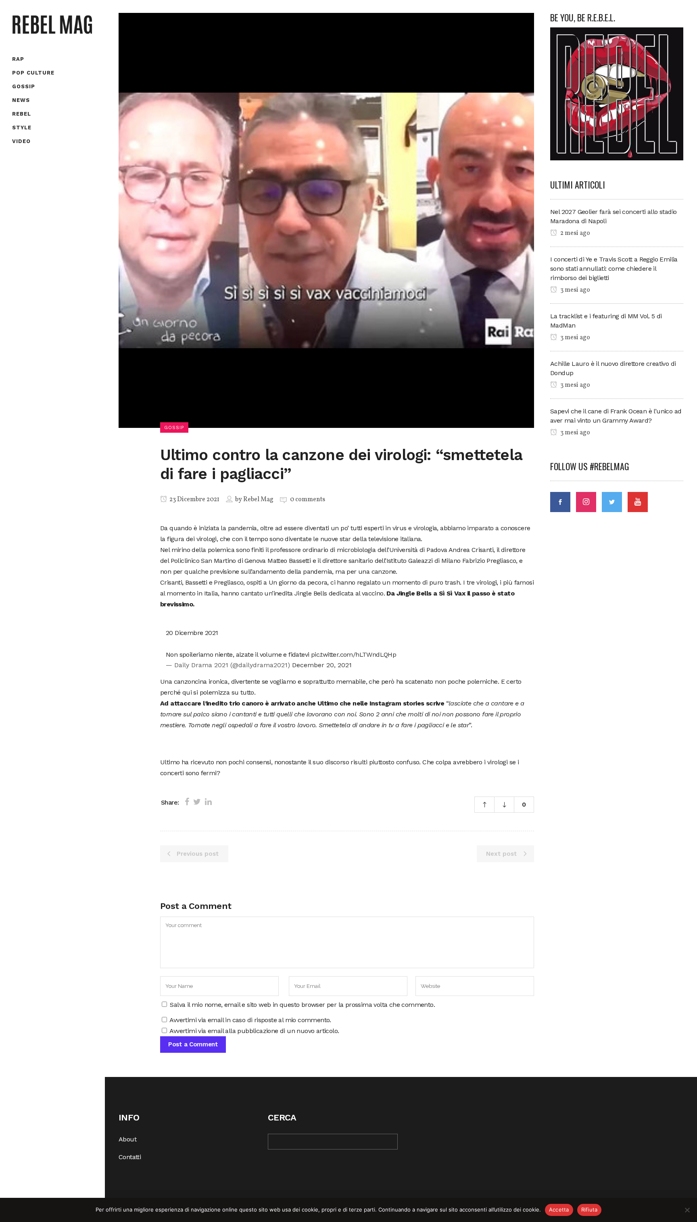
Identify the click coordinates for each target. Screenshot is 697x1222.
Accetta (559, 1209)
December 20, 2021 (322, 665)
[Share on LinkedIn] (208, 802)
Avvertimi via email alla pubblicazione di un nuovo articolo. (254, 1031)
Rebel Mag (258, 499)
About (127, 1139)
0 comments (307, 499)
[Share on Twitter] (197, 802)
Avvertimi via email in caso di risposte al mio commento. (250, 1020)
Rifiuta (589, 1209)
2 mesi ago (574, 233)
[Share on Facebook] (187, 802)
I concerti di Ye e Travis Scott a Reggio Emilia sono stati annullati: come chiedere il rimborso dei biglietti (614, 268)
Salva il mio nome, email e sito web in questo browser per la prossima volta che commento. (302, 1004)
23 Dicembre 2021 (193, 499)
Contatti (130, 1157)
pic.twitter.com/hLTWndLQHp (353, 654)
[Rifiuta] (687, 1210)
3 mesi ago (574, 290)
